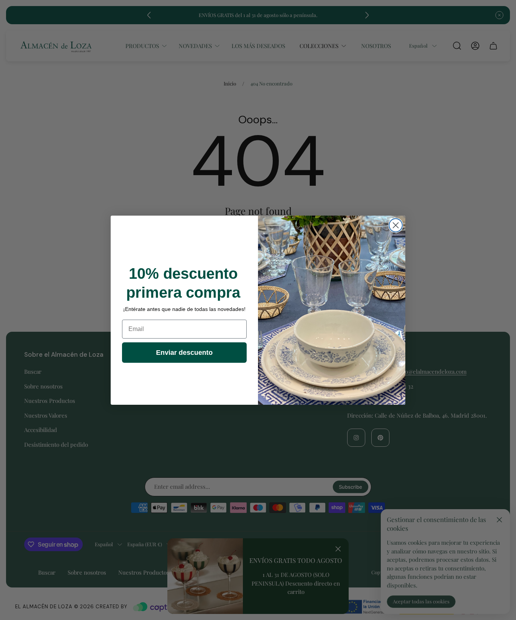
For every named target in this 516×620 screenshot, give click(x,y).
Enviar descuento (184, 352)
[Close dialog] (395, 225)
